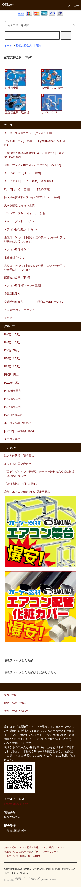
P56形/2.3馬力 (13, 358)
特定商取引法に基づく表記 (18, 851)
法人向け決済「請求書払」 (20, 455)
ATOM (36, 856)
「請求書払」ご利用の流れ (20, 483)
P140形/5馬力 (12, 390)
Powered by (9, 880)
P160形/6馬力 (12, 399)
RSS (29, 856)
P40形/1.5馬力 (13, 334)
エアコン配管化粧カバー (19, 423)
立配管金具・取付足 (17, 112)
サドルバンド (49, 112)
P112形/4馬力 (12, 382)
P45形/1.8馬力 (13, 342)
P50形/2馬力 (11, 350)
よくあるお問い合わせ (17, 463)
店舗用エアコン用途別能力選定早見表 (27, 491)
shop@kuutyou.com (16, 803)
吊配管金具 (11, 87)
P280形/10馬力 (13, 415)
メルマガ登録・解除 (14, 856)
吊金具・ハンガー (52, 87)
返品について (56, 847)
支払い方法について (14, 847)
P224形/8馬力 (12, 407)
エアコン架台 (12, 439)
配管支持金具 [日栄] (29, 45)
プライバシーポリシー (44, 851)
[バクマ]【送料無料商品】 (20, 431)
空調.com (8, 4)
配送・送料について (37, 847)
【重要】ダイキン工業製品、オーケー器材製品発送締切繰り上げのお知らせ (39, 473)
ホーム (8, 45)
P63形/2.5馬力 (13, 366)
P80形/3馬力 (11, 374)
